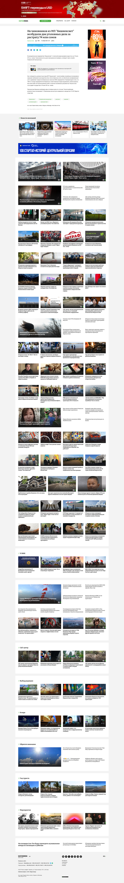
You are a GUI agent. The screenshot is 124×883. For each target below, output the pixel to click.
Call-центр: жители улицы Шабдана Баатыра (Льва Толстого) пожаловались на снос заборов (94, 198)
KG (104, 856)
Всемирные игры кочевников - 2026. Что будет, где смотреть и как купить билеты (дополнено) (73, 570)
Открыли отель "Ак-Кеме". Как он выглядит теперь (27, 355)
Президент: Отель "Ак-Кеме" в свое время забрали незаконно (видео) (28, 398)
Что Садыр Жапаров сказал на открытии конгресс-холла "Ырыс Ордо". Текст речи (82, 177)
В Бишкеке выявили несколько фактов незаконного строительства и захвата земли (95, 223)
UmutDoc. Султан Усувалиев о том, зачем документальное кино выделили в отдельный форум (50, 311)
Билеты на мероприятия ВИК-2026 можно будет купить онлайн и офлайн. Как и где (95, 586)
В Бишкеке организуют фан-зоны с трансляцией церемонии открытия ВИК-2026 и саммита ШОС (51, 828)
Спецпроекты (59, 20)
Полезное (73, 20)
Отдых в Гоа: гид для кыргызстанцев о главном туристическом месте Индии (49, 795)
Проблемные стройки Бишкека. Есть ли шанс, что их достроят (31, 493)
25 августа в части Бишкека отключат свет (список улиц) (93, 244)
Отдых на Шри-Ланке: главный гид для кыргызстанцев (95, 794)
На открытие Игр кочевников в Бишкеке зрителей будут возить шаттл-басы (27, 610)
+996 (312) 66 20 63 (48, 865)
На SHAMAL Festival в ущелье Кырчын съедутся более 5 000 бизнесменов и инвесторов (26, 288)
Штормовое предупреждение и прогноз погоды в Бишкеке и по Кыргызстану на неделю (27, 266)
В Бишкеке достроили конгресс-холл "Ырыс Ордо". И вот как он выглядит (50, 514)
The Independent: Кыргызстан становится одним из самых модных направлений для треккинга (26, 515)
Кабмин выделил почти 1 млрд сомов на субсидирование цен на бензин (27, 223)
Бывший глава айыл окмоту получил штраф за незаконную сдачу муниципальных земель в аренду (94, 411)
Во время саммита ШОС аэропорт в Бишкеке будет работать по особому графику (28, 311)
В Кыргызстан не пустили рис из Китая (94, 419)
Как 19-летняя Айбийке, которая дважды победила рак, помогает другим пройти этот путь (94, 632)
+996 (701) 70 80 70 (39, 865)
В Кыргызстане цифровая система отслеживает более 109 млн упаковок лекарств (28, 446)
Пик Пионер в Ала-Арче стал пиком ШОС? (95, 287)
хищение (66, 99)
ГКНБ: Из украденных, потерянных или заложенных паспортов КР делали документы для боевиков (54, 69)
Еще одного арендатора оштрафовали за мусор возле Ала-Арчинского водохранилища (72, 356)
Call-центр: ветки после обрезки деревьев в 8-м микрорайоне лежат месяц (95, 665)
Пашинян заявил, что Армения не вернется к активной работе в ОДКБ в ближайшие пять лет (50, 730)
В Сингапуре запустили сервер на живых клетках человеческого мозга (95, 730)
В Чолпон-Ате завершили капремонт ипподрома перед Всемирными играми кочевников (72, 198)
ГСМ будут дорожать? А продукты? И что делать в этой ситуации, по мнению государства (73, 514)
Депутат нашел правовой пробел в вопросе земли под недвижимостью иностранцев (73, 469)
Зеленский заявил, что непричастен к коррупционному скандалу (72, 730)
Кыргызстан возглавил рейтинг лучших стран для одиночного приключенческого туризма (94, 266)
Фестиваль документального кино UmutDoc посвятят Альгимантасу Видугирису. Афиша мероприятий (28, 827)
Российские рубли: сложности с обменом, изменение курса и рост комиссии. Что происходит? (28, 632)
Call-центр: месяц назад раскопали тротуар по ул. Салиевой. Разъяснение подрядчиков (73, 311)
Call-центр (67, 20)
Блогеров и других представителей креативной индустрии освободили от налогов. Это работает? (73, 446)
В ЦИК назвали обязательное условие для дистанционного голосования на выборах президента (49, 538)
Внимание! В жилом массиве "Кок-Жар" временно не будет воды (95, 748)
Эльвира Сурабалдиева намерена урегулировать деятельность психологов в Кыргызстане (95, 311)
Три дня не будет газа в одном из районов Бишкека (94, 355)
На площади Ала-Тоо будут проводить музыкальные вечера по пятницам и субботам (39, 844)
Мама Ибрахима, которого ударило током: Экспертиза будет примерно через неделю (35, 423)
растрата (58, 99)
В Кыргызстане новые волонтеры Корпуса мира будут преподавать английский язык (94, 320)
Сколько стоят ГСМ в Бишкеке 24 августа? (72, 319)
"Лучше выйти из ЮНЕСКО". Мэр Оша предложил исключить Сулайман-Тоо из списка (94, 399)
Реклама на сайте (22, 860)
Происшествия (30, 40)
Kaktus (52, 40)
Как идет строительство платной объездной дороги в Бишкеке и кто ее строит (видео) (61, 493)
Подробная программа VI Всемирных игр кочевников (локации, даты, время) (26, 570)
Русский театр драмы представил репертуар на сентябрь (72, 844)
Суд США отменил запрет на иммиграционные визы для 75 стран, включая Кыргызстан (94, 469)
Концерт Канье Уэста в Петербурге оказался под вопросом (28, 729)
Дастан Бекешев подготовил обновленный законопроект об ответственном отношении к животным (27, 538)
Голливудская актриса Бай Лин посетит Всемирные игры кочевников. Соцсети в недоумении (73, 610)
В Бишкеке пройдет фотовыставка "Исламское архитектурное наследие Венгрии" (95, 845)
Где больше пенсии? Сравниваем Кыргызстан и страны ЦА (72, 697)
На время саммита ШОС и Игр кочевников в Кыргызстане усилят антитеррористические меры (95, 610)
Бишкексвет (32, 99)
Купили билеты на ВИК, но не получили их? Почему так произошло (93, 597)
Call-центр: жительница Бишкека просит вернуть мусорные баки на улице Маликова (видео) (28, 665)
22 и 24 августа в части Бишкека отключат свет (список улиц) (72, 748)
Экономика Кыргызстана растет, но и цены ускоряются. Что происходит (94, 698)
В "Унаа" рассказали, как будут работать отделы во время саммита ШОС (51, 356)
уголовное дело (32, 101)
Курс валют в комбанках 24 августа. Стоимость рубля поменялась (73, 377)
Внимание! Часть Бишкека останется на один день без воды (50, 265)
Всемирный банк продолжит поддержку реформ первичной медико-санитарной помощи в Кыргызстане (72, 331)
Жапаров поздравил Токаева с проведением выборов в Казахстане (49, 469)
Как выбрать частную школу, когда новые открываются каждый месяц (98, 133)
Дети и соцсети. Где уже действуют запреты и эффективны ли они (51, 631)
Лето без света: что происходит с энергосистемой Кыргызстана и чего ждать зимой (50, 698)
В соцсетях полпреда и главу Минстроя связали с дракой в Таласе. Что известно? (26, 469)
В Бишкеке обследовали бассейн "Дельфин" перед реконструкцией (73, 222)
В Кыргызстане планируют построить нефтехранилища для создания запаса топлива (94, 514)
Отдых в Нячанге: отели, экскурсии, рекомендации (26, 794)
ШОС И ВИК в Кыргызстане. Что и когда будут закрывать (50, 569)
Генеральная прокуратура (45, 99)
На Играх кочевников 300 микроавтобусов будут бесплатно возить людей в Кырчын (50, 610)
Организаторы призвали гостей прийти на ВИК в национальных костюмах (72, 586)
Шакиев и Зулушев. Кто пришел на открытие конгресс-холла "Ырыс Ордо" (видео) (50, 245)
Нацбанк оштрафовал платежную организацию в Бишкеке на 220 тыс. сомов (73, 245)
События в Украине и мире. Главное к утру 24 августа (93, 445)
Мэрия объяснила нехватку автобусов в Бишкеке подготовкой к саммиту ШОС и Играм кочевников (73, 665)
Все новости (44, 20)
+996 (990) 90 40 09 (30, 865)
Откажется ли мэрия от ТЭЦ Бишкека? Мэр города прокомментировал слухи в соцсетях (71, 632)
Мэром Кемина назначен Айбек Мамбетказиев (72, 419)
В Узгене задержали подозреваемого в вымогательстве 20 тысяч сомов (73, 188)
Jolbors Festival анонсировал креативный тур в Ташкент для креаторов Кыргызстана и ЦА (72, 827)
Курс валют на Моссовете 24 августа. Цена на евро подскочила (73, 409)
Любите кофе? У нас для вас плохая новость (51, 445)
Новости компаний (28, 118)
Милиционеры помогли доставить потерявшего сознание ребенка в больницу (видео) (37, 201)
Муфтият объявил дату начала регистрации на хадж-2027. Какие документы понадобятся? (95, 760)
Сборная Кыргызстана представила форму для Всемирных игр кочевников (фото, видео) (50, 400)
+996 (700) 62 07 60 (45, 863)
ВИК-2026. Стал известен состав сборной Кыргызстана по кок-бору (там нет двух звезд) (95, 570)
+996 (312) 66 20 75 (36, 863)
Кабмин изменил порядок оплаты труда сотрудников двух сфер (73, 536)
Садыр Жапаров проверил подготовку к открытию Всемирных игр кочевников (38, 599)
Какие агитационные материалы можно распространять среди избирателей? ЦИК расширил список (95, 538)
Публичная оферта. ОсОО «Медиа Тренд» (27, 871)
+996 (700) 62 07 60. (56, 105)
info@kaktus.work (27, 863)
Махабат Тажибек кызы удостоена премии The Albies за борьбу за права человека (28, 378)
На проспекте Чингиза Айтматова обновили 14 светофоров (28, 244)
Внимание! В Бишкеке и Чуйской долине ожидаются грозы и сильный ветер (34, 333)
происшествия (44, 101)
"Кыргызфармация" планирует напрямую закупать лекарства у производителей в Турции (72, 266)
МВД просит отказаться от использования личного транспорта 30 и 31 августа (70, 399)
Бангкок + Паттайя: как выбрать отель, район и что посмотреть (72, 794)
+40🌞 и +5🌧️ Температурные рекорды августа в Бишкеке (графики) (71, 760)
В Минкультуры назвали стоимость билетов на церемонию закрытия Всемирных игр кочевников (73, 597)
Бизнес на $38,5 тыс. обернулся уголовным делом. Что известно (50, 222)
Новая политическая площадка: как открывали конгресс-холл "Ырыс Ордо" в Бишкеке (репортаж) (38, 177)
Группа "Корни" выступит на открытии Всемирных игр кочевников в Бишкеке (93, 827)
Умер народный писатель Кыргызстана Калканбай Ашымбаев (92, 188)
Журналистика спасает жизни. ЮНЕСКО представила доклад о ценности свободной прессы (50, 378)
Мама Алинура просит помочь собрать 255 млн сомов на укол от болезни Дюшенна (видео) (91, 493)
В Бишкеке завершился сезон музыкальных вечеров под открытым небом (93, 378)
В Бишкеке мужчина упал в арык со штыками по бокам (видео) (51, 664)
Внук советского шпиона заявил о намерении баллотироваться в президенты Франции (94, 331)
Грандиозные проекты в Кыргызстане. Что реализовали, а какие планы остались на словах (28, 698)
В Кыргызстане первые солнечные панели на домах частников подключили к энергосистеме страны (73, 289)
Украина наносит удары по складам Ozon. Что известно (49, 287)
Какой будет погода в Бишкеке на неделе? (35, 763)
